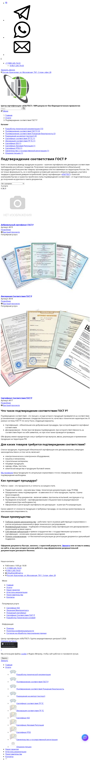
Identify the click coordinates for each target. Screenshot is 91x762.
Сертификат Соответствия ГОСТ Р (20, 615)
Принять (4, 658)
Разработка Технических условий (20, 617)
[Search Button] (24, 108)
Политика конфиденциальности (20, 631)
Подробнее (6, 229)
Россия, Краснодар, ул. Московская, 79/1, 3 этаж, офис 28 (26, 72)
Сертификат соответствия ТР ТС (30, 703)
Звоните (66, 545)
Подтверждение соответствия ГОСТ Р (32, 681)
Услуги (9, 587)
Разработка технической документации (33, 674)
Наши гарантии (13, 590)
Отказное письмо (24, 747)
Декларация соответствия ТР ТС (30, 710)
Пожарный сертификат (16, 613)
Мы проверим (7, 473)
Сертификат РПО (23, 732)
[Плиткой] (2, 188)
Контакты (10, 597)
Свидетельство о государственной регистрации (37, 739)
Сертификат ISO (13, 608)
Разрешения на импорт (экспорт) (30, 696)
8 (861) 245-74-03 (17, 65)
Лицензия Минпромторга (17, 610)
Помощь (10, 628)
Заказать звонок (8, 70)
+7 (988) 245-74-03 (12, 63)
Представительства (14, 595)
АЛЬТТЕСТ (66, 174)
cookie (24, 654)
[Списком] (4, 188)
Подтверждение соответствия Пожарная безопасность (40, 689)
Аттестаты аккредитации (16, 592)
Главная (9, 585)
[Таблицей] (5, 188)
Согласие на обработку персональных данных (26, 633)
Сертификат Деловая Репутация (30, 725)
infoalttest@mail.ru (15, 573)
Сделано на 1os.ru (9, 641)
